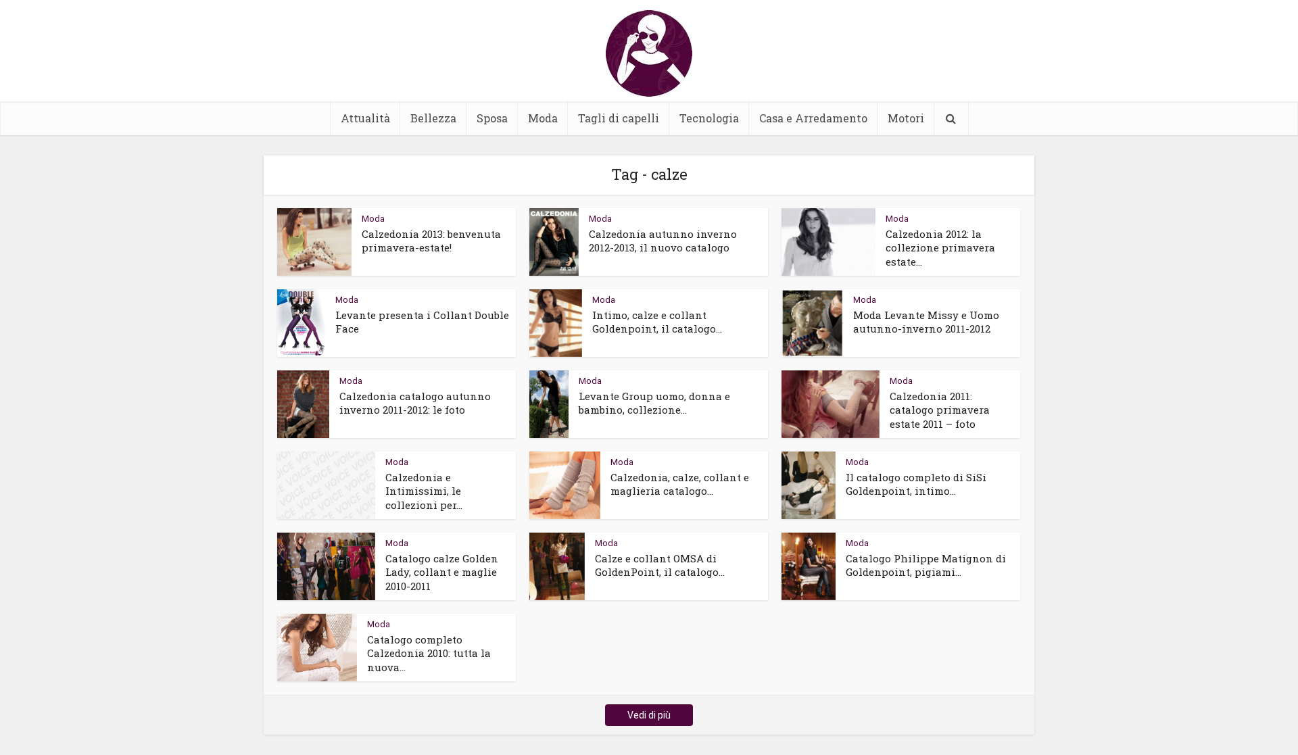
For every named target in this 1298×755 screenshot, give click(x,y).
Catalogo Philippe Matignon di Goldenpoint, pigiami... (926, 565)
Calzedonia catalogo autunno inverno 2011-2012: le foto (415, 402)
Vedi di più (649, 715)
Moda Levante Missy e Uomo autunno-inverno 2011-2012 (926, 321)
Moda (543, 118)
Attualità (365, 118)
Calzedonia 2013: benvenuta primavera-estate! (431, 240)
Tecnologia (709, 118)
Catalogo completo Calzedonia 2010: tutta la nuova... (429, 653)
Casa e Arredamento (813, 118)
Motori (906, 118)
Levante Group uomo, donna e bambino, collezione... (654, 402)
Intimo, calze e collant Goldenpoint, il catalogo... (657, 321)
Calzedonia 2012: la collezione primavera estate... (940, 247)
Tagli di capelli (618, 118)
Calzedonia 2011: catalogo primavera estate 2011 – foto (940, 410)
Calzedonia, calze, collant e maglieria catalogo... (679, 483)
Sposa (492, 118)
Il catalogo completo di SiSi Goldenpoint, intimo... (916, 483)
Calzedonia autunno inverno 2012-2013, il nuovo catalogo (663, 240)
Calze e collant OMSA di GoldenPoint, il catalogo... (660, 565)
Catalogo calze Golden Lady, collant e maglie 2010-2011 (441, 572)
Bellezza (433, 118)
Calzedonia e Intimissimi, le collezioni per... (423, 491)
